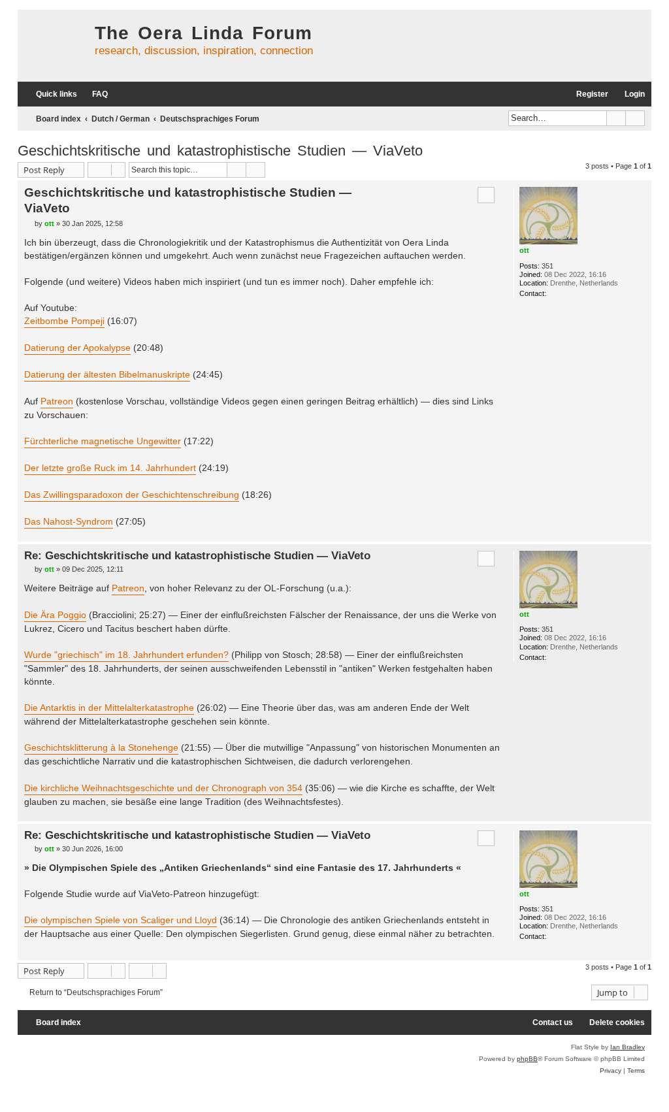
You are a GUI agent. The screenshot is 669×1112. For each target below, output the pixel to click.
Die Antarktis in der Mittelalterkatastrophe (109, 707)
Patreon (57, 401)
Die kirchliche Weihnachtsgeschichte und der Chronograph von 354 (163, 788)
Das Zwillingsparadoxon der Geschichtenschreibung (131, 494)
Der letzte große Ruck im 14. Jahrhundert (110, 468)
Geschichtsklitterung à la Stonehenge (101, 747)
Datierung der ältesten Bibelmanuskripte (107, 374)
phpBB (527, 1058)
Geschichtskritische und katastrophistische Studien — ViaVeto (220, 150)
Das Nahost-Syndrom (68, 521)
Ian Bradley (627, 1047)
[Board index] (53, 45)
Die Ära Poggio (55, 615)
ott (524, 250)
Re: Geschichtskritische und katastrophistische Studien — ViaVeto (197, 555)
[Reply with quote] (486, 195)
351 (547, 266)
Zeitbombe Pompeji (64, 321)
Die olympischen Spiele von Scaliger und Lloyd (120, 920)
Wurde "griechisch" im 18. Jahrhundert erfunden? (126, 654)
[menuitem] (94, 94)
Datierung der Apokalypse (77, 347)
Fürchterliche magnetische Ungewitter (102, 441)
